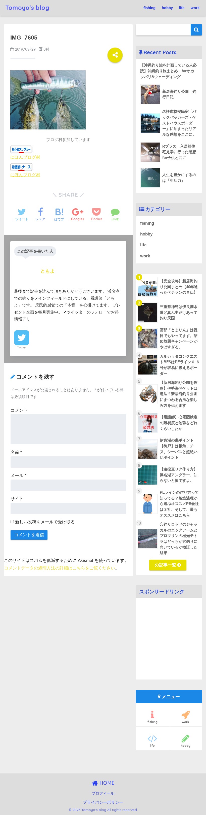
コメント (19, 410)
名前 (16, 452)
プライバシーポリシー (103, 802)
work (195, 8)
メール (18, 475)
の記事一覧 (166, 565)
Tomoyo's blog (27, 7)
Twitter (21, 347)
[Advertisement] (168, 642)
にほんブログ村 (25, 157)
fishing (149, 8)
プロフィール (103, 793)
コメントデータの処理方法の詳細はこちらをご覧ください (59, 568)
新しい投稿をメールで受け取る (45, 522)
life (181, 8)
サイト (17, 498)
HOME (106, 783)
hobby (167, 8)
